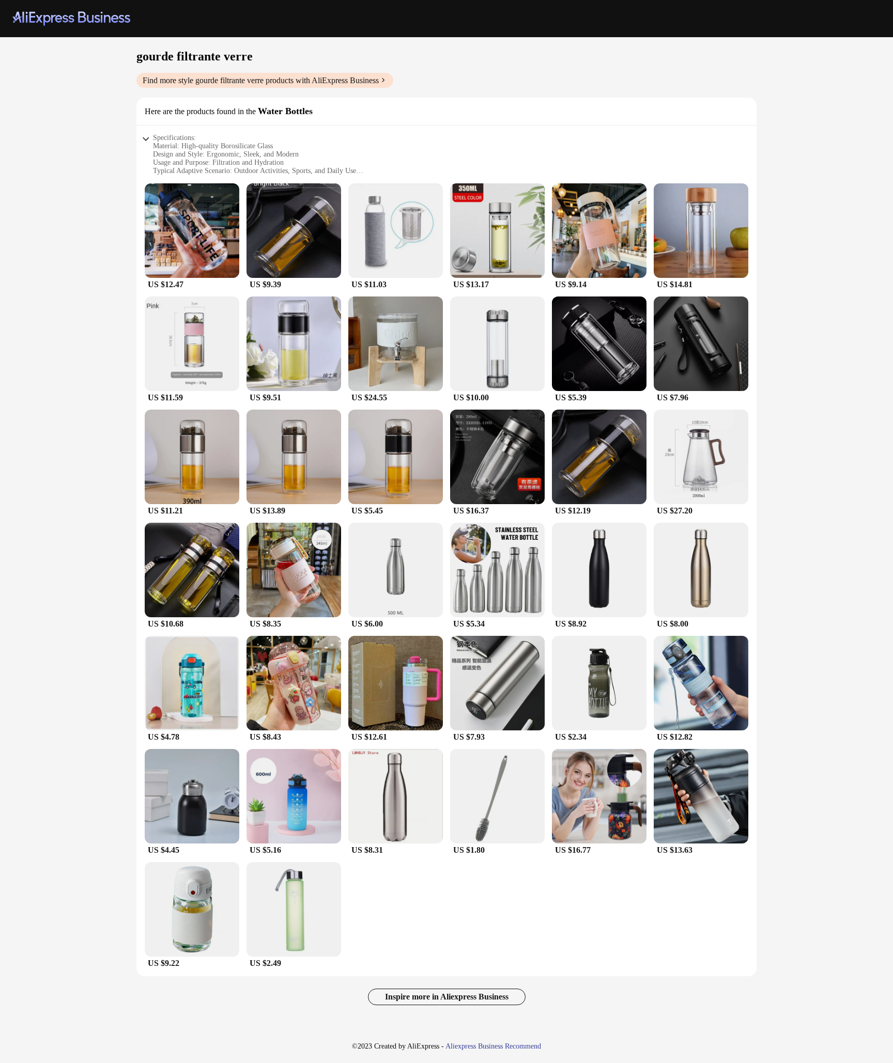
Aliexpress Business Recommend (493, 1046)
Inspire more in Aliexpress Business (447, 996)
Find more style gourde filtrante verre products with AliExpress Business (261, 80)
